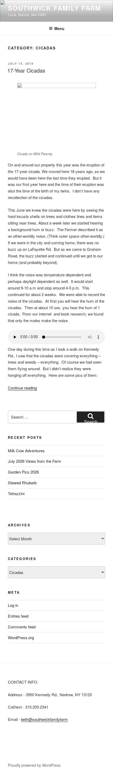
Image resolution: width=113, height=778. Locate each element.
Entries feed (18, 616)
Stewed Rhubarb (22, 482)
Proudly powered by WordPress (34, 765)
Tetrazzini (16, 493)
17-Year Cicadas (26, 70)
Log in (13, 605)
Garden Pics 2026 (23, 472)
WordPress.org (21, 637)
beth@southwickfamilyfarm (44, 719)
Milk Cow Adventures (26, 450)
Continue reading (22, 387)
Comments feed (21, 626)
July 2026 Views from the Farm (34, 461)
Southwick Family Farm (54, 7)
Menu (59, 28)
